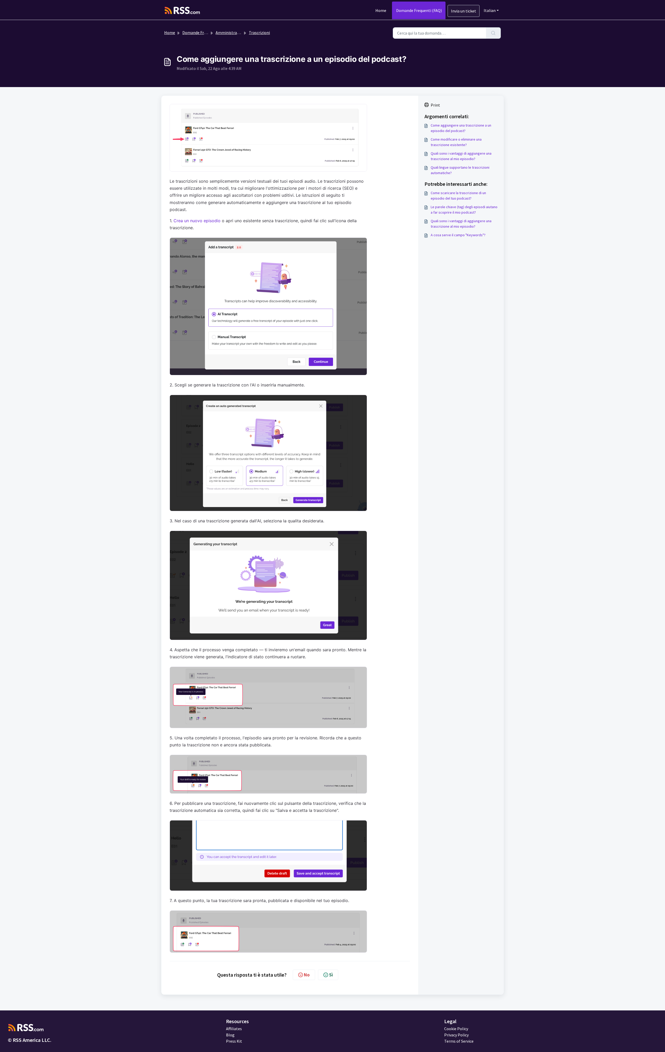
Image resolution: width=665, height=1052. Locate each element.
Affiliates (234, 1028)
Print (435, 105)
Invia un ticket (463, 11)
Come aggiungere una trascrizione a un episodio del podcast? (461, 128)
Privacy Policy (456, 1034)
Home (380, 10)
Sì (331, 975)
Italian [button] (490, 10)
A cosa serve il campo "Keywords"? (458, 235)
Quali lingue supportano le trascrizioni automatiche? (460, 170)
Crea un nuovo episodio (197, 220)
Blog (230, 1034)
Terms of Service (459, 1041)
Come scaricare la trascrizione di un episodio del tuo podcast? (458, 195)
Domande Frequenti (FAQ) (419, 10)
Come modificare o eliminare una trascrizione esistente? (456, 142)
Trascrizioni (259, 32)
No (307, 975)
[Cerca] (493, 33)
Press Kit (234, 1041)
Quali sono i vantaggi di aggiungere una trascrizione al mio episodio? (461, 156)
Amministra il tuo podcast (239, 32)
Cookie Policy (456, 1028)
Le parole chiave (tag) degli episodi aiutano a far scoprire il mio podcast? (464, 210)
